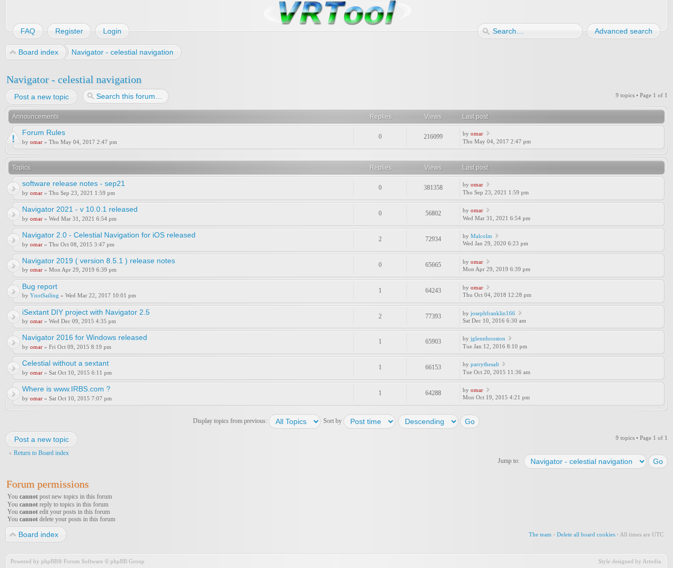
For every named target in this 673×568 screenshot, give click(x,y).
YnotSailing (44, 295)
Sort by (333, 421)
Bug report (39, 286)
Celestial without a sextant (65, 363)
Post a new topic (41, 96)
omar (36, 142)
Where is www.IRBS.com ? (66, 389)
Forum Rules (43, 132)
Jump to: (508, 460)
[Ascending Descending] (439, 421)
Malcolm (481, 236)
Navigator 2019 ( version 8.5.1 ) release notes (98, 260)
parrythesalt (485, 364)
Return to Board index (41, 453)
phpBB (49, 561)
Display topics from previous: (231, 421)
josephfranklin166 (493, 313)
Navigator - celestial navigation (73, 79)
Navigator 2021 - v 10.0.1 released (80, 209)
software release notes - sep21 (73, 183)
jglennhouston (488, 338)
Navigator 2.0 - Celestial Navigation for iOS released (109, 235)
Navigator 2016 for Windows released (84, 337)
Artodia (652, 561)
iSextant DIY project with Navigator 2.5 (86, 312)
